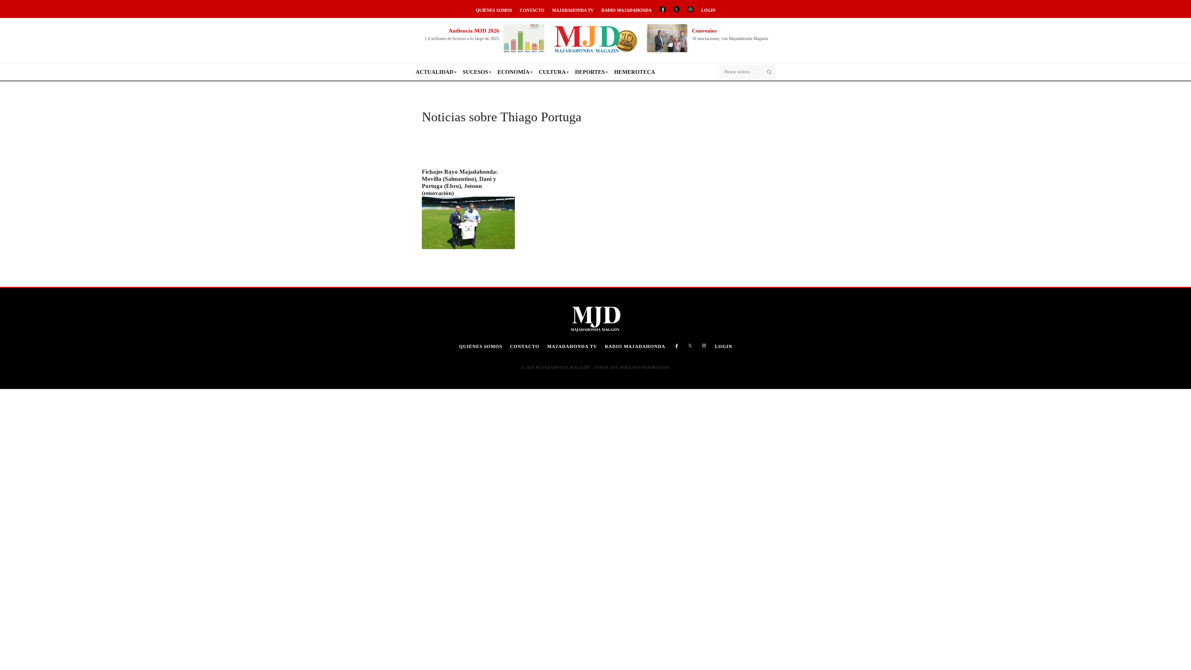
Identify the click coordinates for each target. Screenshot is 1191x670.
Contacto (532, 10)
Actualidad (434, 72)
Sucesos (475, 72)
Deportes (590, 72)
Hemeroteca (634, 72)
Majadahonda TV (573, 10)
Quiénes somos (494, 10)
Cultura (552, 72)
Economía (513, 72)
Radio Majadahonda (626, 10)
